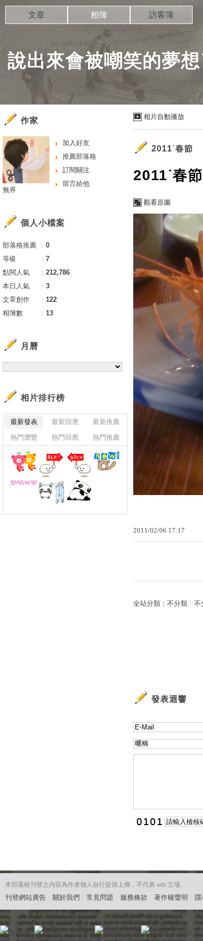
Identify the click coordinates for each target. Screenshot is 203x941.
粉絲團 (21, 933)
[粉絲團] (4, 929)
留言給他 (76, 183)
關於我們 (66, 897)
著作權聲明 (171, 897)
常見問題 (99, 897)
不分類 (177, 603)
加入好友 (76, 143)
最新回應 (65, 422)
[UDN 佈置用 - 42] (106, 464)
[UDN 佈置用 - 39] (79, 492)
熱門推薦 (106, 437)
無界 (9, 190)
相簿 (99, 14)
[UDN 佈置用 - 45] (23, 464)
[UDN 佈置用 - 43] (79, 464)
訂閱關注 (76, 170)
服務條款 (133, 897)
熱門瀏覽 (23, 437)
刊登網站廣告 (25, 897)
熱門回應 (65, 437)
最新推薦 (106, 422)
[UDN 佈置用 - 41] (23, 492)
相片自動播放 (164, 117)
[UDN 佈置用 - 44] (51, 464)
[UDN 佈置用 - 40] (51, 492)
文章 (36, 14)
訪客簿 (161, 14)
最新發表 (23, 422)
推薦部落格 (79, 156)
